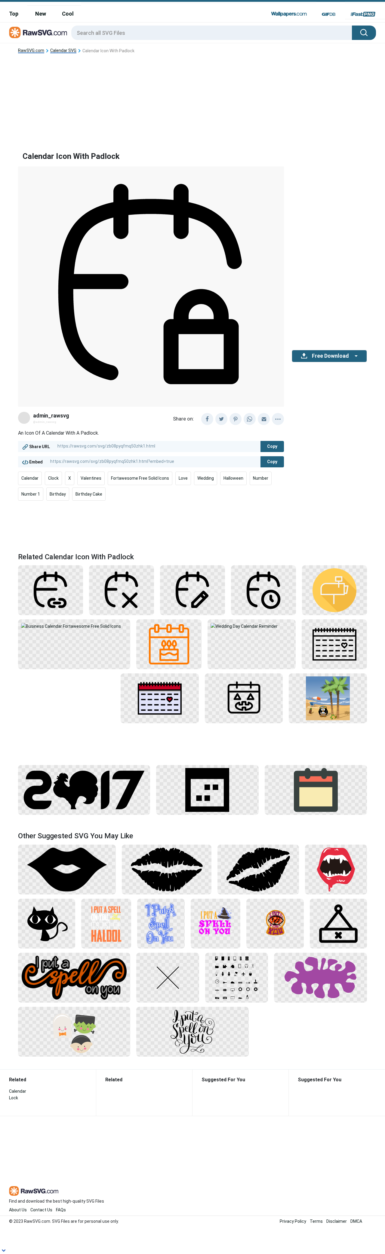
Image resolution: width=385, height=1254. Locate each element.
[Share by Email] (264, 419)
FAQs (61, 1209)
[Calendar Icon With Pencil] (192, 590)
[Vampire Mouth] (336, 869)
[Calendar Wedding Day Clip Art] (160, 698)
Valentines (91, 478)
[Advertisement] (192, 98)
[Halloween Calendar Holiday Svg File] (244, 698)
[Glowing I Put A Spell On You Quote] (160, 923)
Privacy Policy (293, 1221)
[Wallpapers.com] (289, 14)
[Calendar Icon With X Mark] (121, 590)
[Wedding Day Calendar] (334, 644)
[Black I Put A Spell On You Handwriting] (192, 1031)
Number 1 (30, 494)
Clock (53, 478)
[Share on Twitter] (221, 419)
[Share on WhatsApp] (250, 419)
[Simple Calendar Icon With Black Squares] (207, 789)
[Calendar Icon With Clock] (263, 590)
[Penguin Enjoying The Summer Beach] (328, 698)
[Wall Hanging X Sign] (338, 923)
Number (260, 478)
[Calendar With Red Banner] (316, 789)
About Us (18, 1209)
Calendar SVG (63, 50)
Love (183, 478)
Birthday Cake (88, 494)
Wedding (205, 478)
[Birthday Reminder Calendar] (169, 644)
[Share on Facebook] (207, 419)
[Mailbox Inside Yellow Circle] (334, 590)
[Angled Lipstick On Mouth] (67, 869)
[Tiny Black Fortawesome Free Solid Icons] (236, 977)
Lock (13, 1097)
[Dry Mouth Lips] (166, 869)
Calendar (29, 478)
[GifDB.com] (328, 14)
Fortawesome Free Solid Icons (140, 478)
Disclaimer (336, 1221)
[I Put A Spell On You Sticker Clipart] (74, 977)
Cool (68, 14)
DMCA (356, 1221)
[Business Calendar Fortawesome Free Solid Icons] (74, 625)
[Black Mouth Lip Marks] (258, 869)
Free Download (330, 356)
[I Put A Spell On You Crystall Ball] (274, 923)
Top (13, 14)
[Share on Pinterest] (235, 419)
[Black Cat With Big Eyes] (46, 923)
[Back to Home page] (38, 33)
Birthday (58, 494)
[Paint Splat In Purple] (320, 977)
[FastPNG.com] (362, 14)
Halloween (233, 478)
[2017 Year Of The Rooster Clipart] (84, 789)
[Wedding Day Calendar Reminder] (252, 625)
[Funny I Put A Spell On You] (106, 923)
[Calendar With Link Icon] (50, 590)
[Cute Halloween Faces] (74, 1031)
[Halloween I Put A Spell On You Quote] (216, 923)
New (40, 14)
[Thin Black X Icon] (167, 977)
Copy (272, 446)
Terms (316, 1221)
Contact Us (41, 1209)
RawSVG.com (31, 50)
